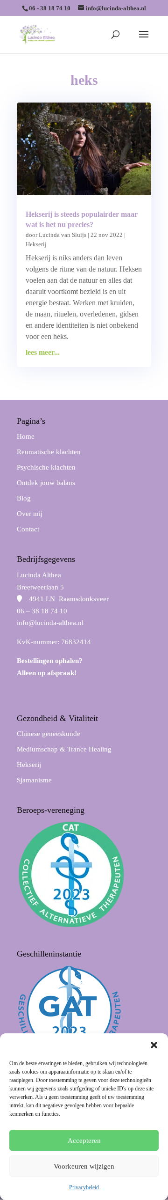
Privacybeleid (84, 1187)
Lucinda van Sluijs (62, 234)
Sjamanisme (34, 780)
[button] (154, 1045)
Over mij (29, 513)
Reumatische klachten (49, 452)
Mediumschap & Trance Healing (64, 749)
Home (26, 436)
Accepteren (84, 1140)
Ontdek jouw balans (46, 482)
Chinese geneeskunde (48, 733)
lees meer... (43, 352)
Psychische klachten (46, 467)
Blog (24, 498)
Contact (28, 529)
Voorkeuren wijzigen (84, 1166)
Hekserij (36, 244)
